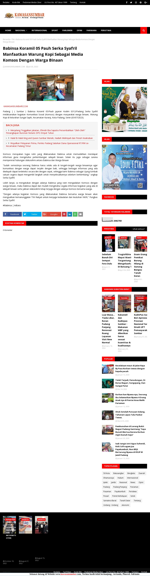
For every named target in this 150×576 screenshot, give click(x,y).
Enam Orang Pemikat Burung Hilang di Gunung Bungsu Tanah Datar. (140, 265)
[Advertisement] (124, 56)
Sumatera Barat (109, 500)
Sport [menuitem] (55, 30)
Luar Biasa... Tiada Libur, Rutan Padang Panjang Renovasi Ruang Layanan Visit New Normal (108, 328)
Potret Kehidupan (119, 496)
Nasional (123, 482)
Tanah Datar (125, 500)
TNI (13, 39)
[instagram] (136, 2)
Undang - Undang (110, 505)
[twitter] (131, 2)
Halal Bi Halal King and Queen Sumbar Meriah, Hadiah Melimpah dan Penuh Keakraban (51, 138)
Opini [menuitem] (79, 30)
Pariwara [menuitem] (92, 30)
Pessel (106, 496)
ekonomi (125, 505)
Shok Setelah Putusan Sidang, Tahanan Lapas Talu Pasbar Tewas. (130, 414)
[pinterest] (140, 2)
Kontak (82, 2)
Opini (141, 482)
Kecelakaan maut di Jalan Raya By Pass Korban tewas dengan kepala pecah (130, 368)
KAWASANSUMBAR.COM (15, 66)
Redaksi (6, 2)
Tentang (73, 2)
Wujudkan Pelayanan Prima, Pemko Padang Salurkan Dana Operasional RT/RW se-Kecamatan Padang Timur (47, 144)
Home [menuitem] (8, 30)
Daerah (142, 473)
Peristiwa (133, 491)
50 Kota (106, 473)
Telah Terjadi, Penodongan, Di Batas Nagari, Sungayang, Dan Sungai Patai (130, 383)
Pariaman (134, 487)
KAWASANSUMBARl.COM (16, 106)
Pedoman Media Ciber (32, 2)
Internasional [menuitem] (39, 30)
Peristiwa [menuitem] (106, 30)
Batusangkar (118, 473)
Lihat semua (138, 229)
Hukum (120, 478)
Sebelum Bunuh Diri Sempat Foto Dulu (107, 259)
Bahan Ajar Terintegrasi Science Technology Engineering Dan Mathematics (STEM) (10, 547)
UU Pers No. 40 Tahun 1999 (55, 2)
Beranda (6, 39)
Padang (106, 487)
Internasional (132, 478)
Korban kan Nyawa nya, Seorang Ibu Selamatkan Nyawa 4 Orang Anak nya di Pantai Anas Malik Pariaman (131, 398)
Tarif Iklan (67, 572)
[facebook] (126, 2)
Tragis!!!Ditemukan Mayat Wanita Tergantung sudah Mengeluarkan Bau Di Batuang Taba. (128, 260)
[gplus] (145, 2)
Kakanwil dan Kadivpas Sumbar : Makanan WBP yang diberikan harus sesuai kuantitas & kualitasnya (124, 330)
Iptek (105, 482)
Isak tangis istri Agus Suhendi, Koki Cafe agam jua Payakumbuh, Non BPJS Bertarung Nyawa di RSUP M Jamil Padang (130, 449)
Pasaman (107, 491)
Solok (133, 496)
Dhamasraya (108, 478)
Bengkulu (131, 473)
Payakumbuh (120, 491)
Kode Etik (16, 2)
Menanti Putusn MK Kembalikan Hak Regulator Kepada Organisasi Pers (25, 547)
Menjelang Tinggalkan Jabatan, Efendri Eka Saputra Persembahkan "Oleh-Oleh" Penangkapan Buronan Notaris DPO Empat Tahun (45, 131)
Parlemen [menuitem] (67, 30)
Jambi (113, 482)
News (133, 482)
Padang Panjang (120, 487)
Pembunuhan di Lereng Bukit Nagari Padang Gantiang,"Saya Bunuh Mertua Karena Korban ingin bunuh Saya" (130, 430)
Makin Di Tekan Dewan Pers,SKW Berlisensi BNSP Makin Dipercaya (41, 545)
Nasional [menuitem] (20, 30)
